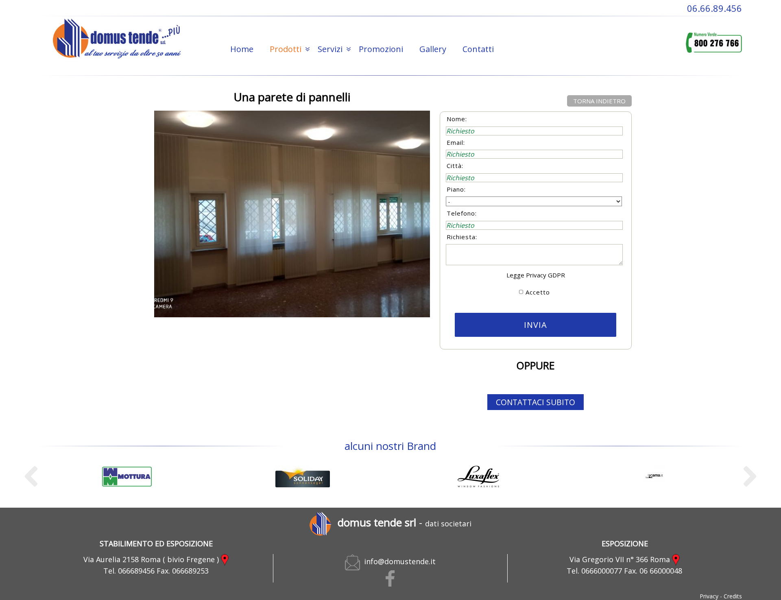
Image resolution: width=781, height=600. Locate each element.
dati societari (448, 523)
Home (241, 49)
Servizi (330, 49)
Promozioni (381, 49)
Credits (733, 596)
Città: (455, 165)
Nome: (457, 119)
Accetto (538, 292)
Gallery (432, 49)
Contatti (478, 49)
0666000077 (601, 571)
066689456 (136, 571)
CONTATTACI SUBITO (535, 402)
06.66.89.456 (714, 8)
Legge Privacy (526, 275)
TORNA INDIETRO (599, 101)
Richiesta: (462, 237)
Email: (456, 142)
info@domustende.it (398, 561)
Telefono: (462, 213)
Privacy (709, 596)
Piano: (456, 189)
